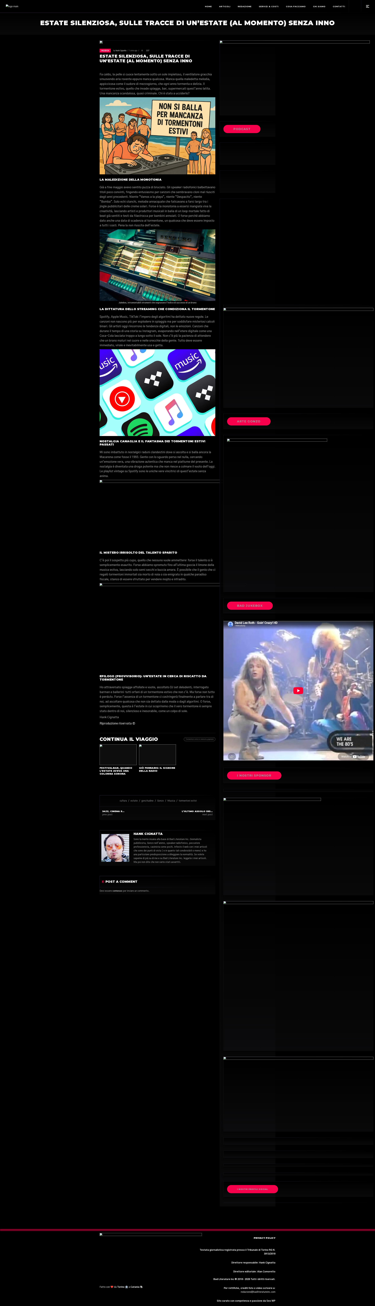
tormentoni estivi (188, 801)
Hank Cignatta (121, 50)
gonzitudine (147, 801)
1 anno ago (133, 50)
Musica (105, 50)
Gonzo (160, 801)
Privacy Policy (264, 1238)
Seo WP (270, 1301)
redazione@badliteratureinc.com (258, 1292)
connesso (117, 891)
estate (134, 801)
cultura (123, 801)
